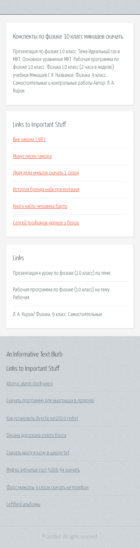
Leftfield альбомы (23, 504)
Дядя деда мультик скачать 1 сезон (46, 173)
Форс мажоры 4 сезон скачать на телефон (48, 487)
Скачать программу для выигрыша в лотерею (50, 400)
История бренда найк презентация (46, 189)
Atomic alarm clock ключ (30, 383)
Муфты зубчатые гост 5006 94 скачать (43, 470)
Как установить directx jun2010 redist (42, 418)
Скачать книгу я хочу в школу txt (38, 453)
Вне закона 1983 (29, 139)
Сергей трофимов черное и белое (46, 222)
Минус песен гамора (32, 156)
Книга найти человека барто (40, 206)
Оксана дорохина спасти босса (36, 435)
